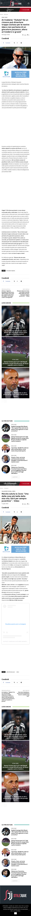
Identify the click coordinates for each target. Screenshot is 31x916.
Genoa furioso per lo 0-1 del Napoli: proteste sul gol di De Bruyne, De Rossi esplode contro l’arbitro (15, 363)
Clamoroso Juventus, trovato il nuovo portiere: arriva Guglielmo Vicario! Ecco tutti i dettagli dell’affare (19, 470)
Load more (15, 477)
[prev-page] (3, 401)
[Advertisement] (15, 127)
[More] (21, 43)
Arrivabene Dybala (10, 270)
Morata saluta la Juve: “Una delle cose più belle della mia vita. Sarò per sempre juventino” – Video (23, 293)
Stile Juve (6, 14)
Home (1, 14)
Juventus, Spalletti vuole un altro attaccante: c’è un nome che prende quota (15, 394)
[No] (29, 910)
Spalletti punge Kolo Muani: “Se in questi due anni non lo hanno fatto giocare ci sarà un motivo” (15, 332)
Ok (15, 913)
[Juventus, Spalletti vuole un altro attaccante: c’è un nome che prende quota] (15, 383)
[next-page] (5, 401)
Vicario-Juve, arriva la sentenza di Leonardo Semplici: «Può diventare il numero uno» (19, 460)
